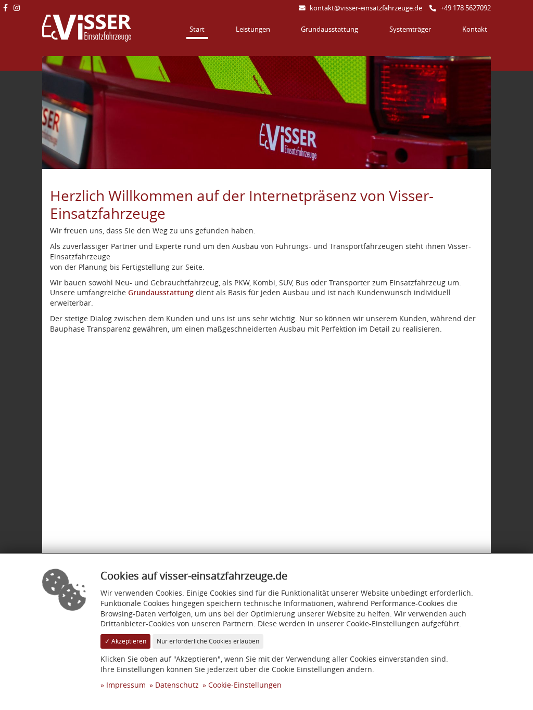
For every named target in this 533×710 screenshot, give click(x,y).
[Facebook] (5, 7)
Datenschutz (177, 685)
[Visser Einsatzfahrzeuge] (86, 27)
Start (197, 29)
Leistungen (253, 29)
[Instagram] (16, 7)
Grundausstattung (329, 29)
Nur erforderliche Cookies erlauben (208, 641)
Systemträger (410, 29)
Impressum (126, 685)
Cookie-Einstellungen (245, 685)
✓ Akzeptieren (125, 641)
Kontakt (474, 29)
